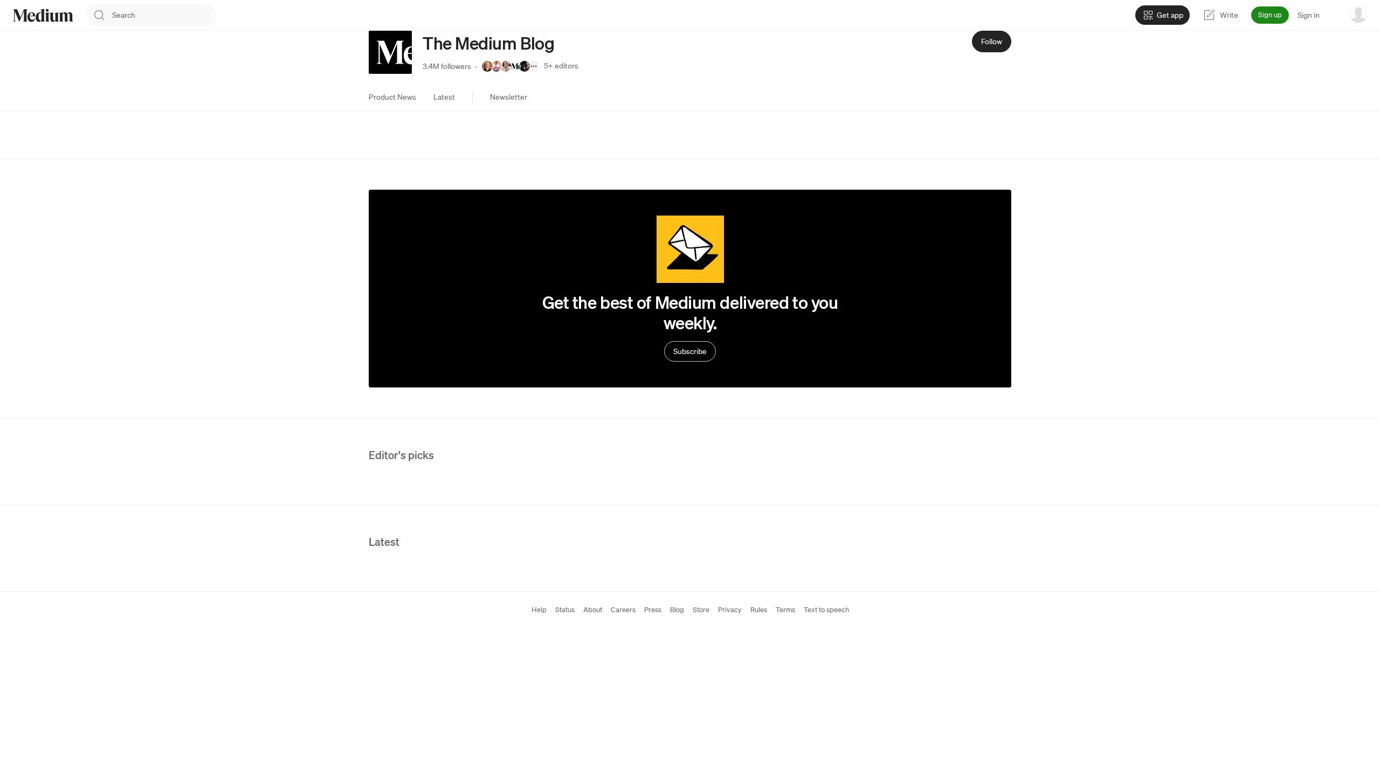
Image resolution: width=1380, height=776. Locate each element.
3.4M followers (447, 66)
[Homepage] (43, 15)
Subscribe (690, 351)
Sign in (1309, 15)
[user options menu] (1358, 14)
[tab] (392, 97)
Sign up (1270, 14)
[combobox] (164, 15)
